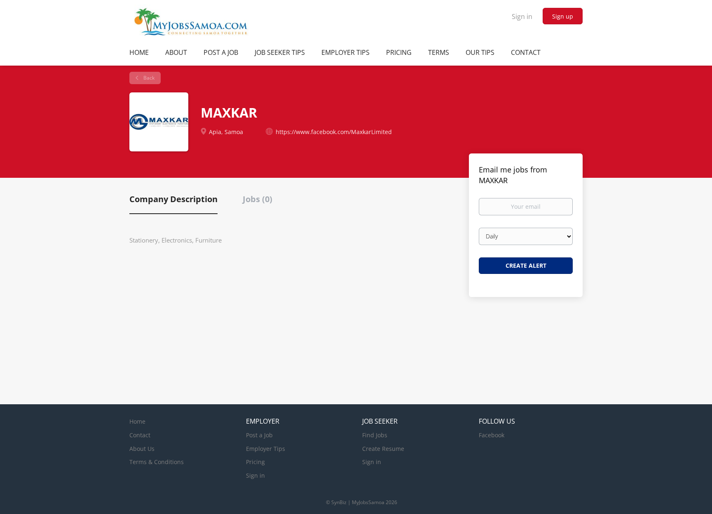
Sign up (562, 16)
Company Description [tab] (173, 199)
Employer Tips (265, 449)
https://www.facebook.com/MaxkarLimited (334, 132)
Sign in (522, 16)
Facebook (491, 435)
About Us (142, 449)
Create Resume (383, 449)
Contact (139, 435)
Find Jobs (374, 435)
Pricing (255, 462)
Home (137, 421)
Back (148, 77)
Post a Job (259, 435)
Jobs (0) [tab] (257, 199)
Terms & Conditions (156, 462)
